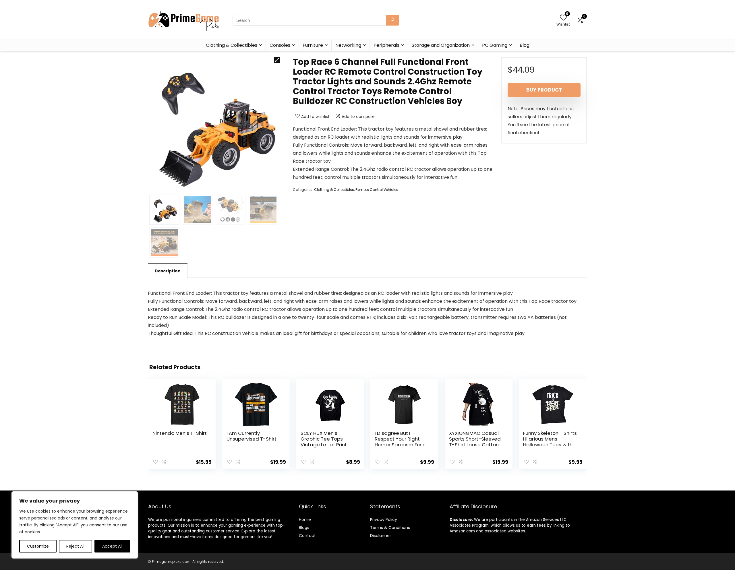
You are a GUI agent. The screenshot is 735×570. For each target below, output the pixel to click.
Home (305, 519)
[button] (277, 60)
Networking (348, 45)
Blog (524, 45)
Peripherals (386, 45)
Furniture (313, 45)
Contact (307, 535)
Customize (38, 546)
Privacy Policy (383, 519)
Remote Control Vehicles (376, 189)
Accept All (112, 546)
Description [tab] (168, 271)
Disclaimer (380, 535)
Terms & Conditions (390, 527)
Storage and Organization (441, 45)
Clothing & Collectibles (231, 45)
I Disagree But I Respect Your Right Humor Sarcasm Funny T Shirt (401, 442)
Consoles (280, 45)
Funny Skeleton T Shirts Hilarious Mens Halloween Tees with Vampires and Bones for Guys (550, 445)
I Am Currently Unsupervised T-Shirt (251, 436)
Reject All (75, 546)
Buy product (544, 89)
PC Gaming (494, 45)
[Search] (392, 20)
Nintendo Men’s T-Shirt (179, 433)
